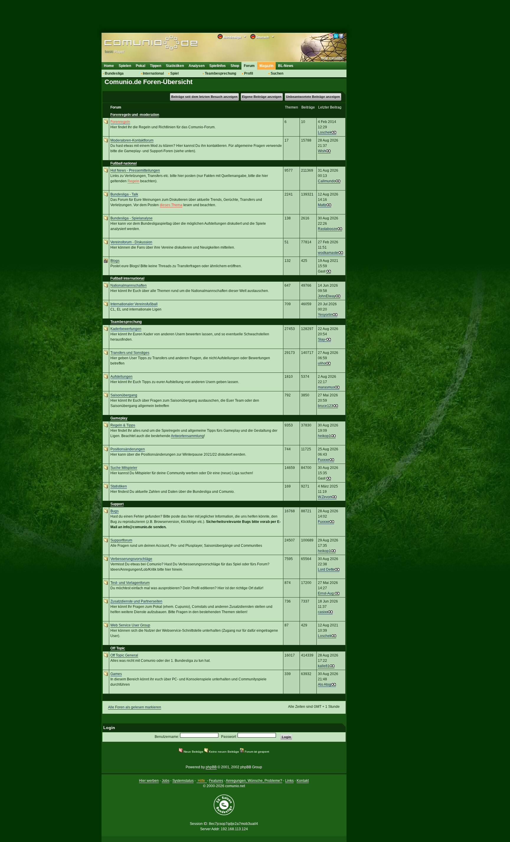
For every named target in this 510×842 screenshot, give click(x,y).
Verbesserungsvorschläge (131, 559)
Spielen (125, 66)
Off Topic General (124, 655)
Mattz (322, 205)
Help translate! (332, 58)
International (153, 73)
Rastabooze (327, 229)
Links (289, 781)
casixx (323, 612)
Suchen (277, 73)
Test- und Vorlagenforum (130, 583)
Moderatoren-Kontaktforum (131, 140)
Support (117, 504)
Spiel (174, 73)
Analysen (197, 66)
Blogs (115, 261)
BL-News (285, 66)
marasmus (326, 387)
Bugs (114, 511)
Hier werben (149, 781)
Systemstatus (183, 781)
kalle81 (324, 666)
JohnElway (327, 296)
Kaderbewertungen (125, 329)
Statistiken (175, 66)
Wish (322, 151)
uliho (322, 363)
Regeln (133, 181)
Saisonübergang (123, 395)
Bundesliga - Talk (124, 194)
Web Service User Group (130, 625)
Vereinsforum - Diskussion (131, 242)
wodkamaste (328, 253)
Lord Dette (326, 569)
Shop (235, 66)
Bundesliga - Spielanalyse (131, 218)
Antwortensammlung (187, 436)
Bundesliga (114, 73)
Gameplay (119, 418)
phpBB (211, 767)
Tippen (155, 66)
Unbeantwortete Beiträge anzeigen (313, 97)
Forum (249, 66)
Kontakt (303, 781)
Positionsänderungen (127, 449)
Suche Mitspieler (123, 468)
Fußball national (123, 163)
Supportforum (121, 540)
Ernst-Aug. (326, 593)
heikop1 (324, 436)
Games (116, 674)
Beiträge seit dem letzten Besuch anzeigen (204, 97)
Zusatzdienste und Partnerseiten (136, 601)
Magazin (266, 66)
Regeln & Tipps (122, 425)
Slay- (322, 339)
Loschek (324, 132)
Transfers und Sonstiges (129, 353)
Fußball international (127, 278)
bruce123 (325, 406)
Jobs (165, 781)
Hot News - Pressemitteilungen (135, 170)
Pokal (140, 66)
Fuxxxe (323, 460)
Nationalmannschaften (128, 285)
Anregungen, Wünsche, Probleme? (254, 781)
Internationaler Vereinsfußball (134, 304)
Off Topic (117, 648)
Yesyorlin (325, 315)
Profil (248, 73)
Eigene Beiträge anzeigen (262, 97)
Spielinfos (217, 66)
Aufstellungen (121, 377)
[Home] (142, 43)
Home (109, 66)
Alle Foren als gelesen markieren (134, 707)
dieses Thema (171, 205)
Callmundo (327, 181)
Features (216, 781)
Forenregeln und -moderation (134, 115)
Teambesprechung (220, 73)
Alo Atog (324, 684)
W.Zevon (325, 497)
